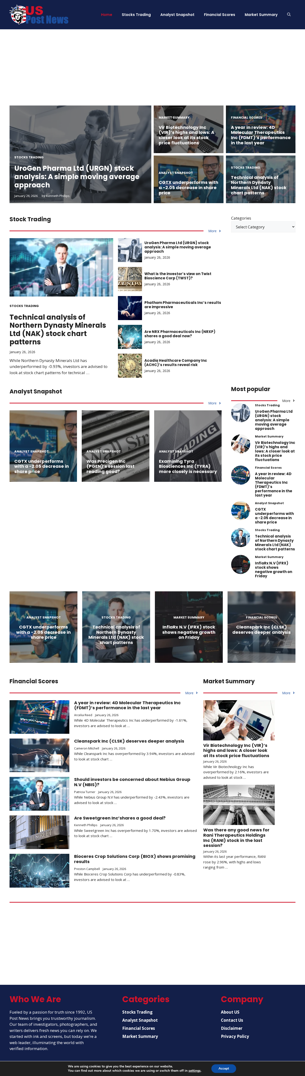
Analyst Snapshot (177, 14)
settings (194, 1071)
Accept (224, 1068)
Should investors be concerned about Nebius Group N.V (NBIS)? (132, 782)
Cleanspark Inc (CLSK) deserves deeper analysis (261, 629)
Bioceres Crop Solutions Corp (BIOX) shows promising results (134, 859)
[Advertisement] (152, 72)
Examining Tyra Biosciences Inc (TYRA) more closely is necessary (188, 466)
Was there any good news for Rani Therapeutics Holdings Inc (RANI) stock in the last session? (236, 837)
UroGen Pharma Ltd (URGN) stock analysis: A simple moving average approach (76, 177)
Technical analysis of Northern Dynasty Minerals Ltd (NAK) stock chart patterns (258, 185)
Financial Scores (219, 14)
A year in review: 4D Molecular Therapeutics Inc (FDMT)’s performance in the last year (261, 135)
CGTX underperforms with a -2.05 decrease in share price (188, 187)
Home (106, 14)
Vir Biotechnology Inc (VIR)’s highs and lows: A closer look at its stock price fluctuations (186, 135)
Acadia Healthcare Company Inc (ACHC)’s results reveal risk (175, 362)
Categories (241, 218)
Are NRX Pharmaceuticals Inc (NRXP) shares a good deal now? (179, 333)
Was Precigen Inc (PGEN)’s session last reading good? (110, 466)
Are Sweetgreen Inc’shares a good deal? (120, 818)
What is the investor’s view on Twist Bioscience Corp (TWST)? (177, 276)
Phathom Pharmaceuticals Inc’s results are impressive (182, 304)
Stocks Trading (136, 14)
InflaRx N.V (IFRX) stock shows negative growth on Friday (273, 569)
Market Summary (261, 14)
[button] (288, 15)
